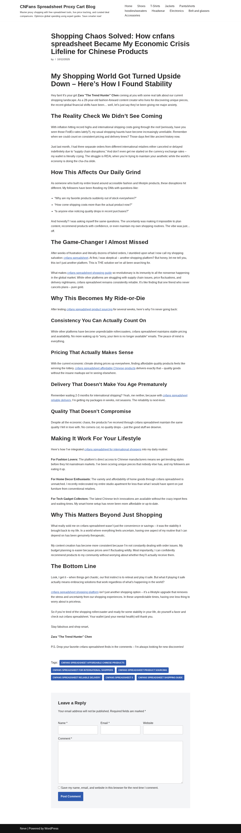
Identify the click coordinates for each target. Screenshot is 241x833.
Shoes (141, 6)
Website (148, 723)
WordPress (51, 828)
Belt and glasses (199, 10)
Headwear (158, 10)
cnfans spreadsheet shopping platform (75, 592)
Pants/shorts (187, 6)
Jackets (169, 6)
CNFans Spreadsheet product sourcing (142, 670)
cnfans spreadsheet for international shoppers (112, 449)
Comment (65, 738)
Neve (23, 828)
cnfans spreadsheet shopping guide (89, 272)
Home (128, 6)
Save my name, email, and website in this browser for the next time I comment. (109, 787)
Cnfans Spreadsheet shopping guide (160, 677)
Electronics (177, 10)
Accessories (132, 15)
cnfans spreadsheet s (119, 677)
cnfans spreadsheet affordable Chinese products (105, 368)
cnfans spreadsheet (76, 257)
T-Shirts (155, 6)
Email (105, 723)
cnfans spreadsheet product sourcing (90, 309)
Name (62, 723)
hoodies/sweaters (136, 10)
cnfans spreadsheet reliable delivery (76, 677)
